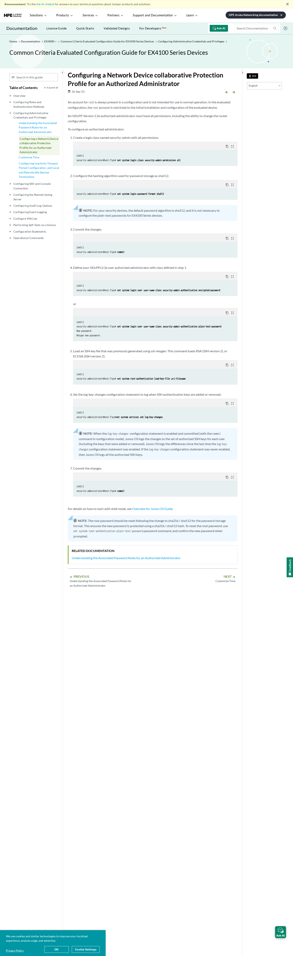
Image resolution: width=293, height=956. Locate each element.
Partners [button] (113, 15)
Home (13, 41)
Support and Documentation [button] (153, 15)
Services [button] (88, 15)
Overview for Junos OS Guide (152, 509)
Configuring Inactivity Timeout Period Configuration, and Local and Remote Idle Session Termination (39, 170)
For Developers (152, 28)
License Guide (56, 28)
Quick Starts (85, 28)
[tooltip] (252, 76)
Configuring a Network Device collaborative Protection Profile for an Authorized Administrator (39, 145)
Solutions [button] (36, 15)
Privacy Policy (15, 950)
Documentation (21, 28)
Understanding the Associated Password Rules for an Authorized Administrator (38, 127)
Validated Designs (117, 28)
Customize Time (29, 157)
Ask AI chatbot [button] (45, 4)
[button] (280, 932)
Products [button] (62, 15)
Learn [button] (190, 15)
